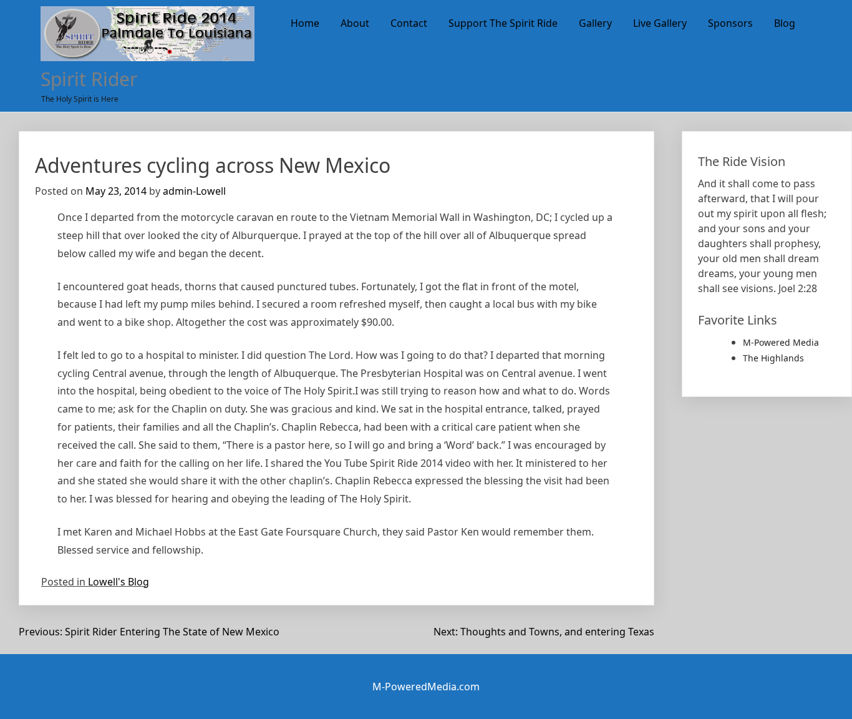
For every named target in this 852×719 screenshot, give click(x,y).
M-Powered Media (781, 342)
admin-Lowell (194, 191)
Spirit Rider (89, 79)
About (355, 23)
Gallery (595, 23)
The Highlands (773, 358)
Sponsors (730, 23)
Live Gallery (660, 23)
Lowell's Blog (118, 582)
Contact (408, 23)
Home (305, 23)
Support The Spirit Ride (503, 23)
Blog (784, 23)
